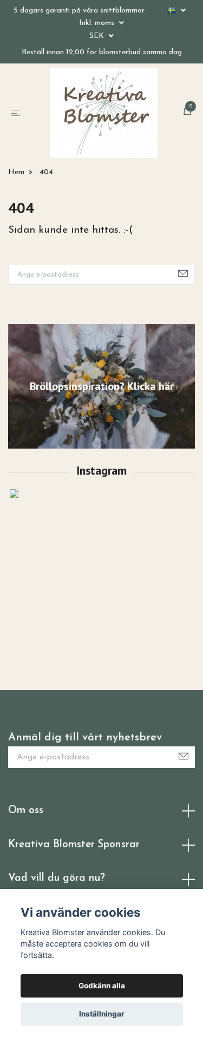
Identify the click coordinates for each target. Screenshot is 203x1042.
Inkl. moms (97, 23)
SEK (97, 36)
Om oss (25, 872)
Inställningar (102, 1013)
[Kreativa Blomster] (112, 135)
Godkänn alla (101, 985)
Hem (16, 234)
